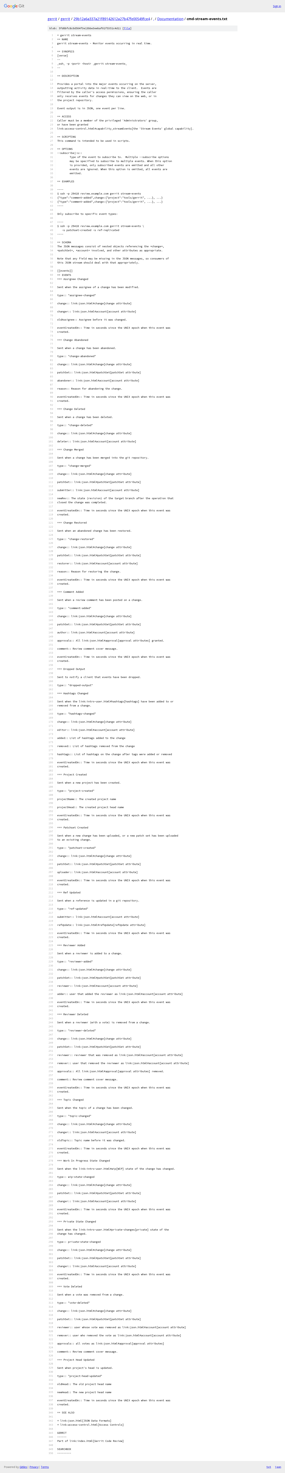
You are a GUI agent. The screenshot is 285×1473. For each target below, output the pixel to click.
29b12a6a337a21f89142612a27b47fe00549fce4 (111, 18)
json (278, 1467)
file (127, 28)
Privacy (33, 1467)
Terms (45, 1467)
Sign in (277, 6)
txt (268, 1467)
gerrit (52, 18)
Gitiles (23, 1467)
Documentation (170, 18)
